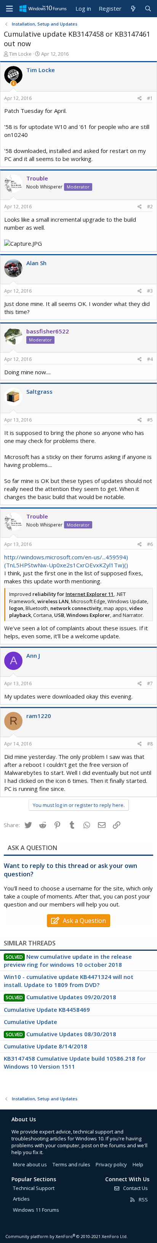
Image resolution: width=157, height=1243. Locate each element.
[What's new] (132, 9)
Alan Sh (36, 263)
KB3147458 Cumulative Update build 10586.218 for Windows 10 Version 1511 (75, 1062)
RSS (143, 1199)
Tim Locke (20, 53)
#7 (150, 683)
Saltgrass (39, 391)
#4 (150, 359)
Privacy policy (111, 1164)
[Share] (139, 98)
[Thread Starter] (13, 83)
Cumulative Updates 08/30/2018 (71, 1034)
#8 (150, 744)
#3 (150, 291)
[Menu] (10, 8)
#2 (150, 206)
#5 (150, 420)
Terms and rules (71, 1164)
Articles (21, 1198)
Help (138, 1164)
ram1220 (38, 716)
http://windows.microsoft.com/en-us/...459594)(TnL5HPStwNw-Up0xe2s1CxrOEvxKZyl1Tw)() (66, 561)
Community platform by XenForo (66, 1236)
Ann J (33, 655)
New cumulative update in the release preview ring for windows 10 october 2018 (68, 960)
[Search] (148, 9)
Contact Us (135, 1188)
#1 (150, 98)
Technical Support (33, 1188)
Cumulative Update (30, 1022)
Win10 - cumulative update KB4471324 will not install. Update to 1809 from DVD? (68, 981)
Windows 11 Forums (36, 1209)
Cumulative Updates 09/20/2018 (71, 997)
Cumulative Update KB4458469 (47, 1009)
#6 (150, 544)
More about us (30, 1164)
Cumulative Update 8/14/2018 (45, 1046)
